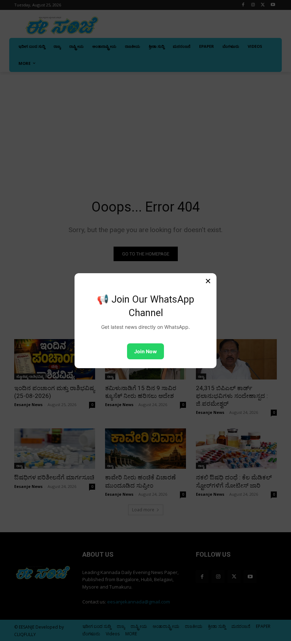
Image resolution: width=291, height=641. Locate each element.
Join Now (145, 351)
